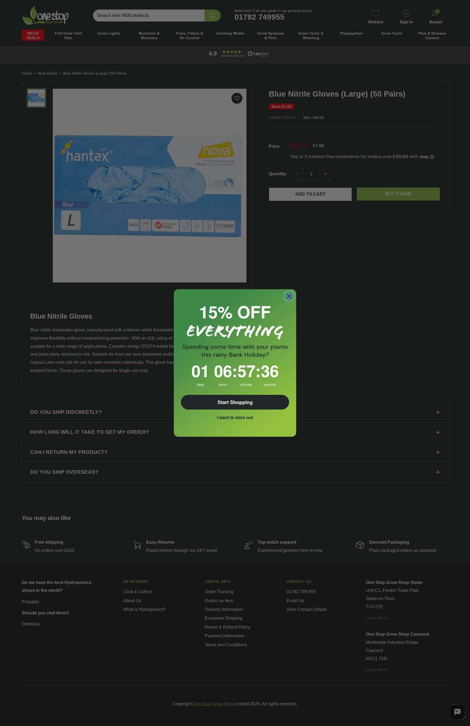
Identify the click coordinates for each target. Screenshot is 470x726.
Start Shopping (235, 402)
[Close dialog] (289, 296)
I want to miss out (235, 417)
